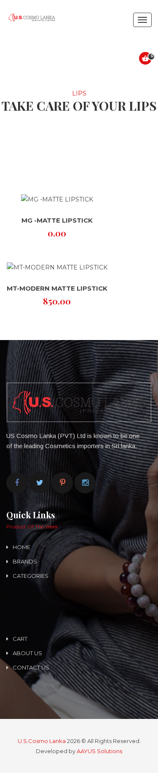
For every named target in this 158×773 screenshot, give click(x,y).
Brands (25, 561)
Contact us (31, 667)
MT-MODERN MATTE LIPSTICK (57, 288)
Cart (20, 638)
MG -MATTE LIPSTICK (57, 220)
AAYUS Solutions (99, 751)
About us (27, 653)
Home (21, 547)
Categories (30, 575)
